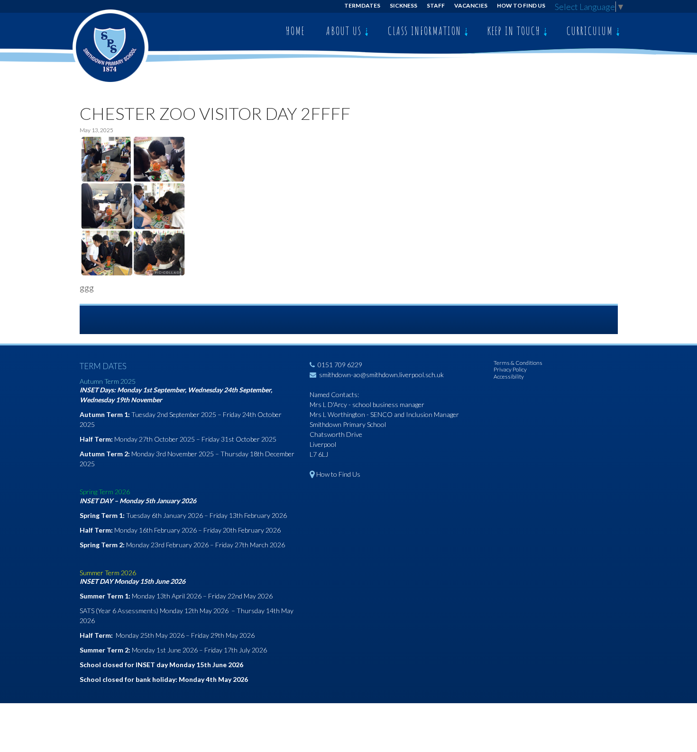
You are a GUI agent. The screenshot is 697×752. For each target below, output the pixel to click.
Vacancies (471, 5)
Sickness (403, 5)
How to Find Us (521, 5)
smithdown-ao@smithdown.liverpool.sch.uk (381, 375)
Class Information (426, 31)
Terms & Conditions (518, 362)
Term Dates (362, 5)
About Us (345, 31)
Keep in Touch (515, 31)
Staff (436, 5)
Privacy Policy (510, 369)
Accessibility (509, 376)
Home (295, 31)
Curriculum (591, 31)
